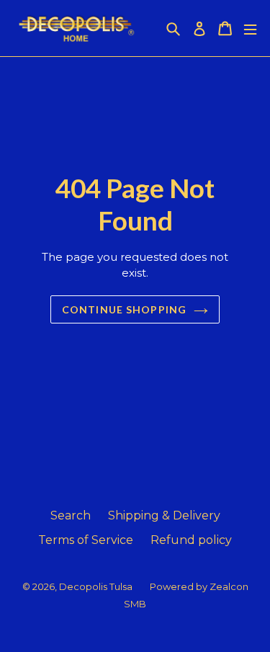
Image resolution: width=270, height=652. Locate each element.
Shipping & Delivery (164, 515)
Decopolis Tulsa (95, 586)
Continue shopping (124, 309)
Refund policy (191, 540)
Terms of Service (85, 540)
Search (70, 515)
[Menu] (250, 28)
